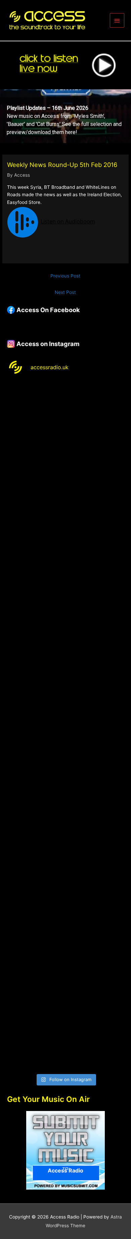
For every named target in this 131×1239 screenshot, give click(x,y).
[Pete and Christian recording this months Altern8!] (65, 554)
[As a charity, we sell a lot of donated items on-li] (65, 967)
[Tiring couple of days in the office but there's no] (65, 1035)
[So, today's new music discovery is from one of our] (65, 622)
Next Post (65, 292)
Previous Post (65, 276)
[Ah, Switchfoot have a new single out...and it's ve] (65, 691)
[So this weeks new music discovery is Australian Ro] (65, 898)
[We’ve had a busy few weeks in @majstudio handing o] (65, 416)
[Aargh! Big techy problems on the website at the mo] (65, 485)
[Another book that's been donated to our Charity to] (65, 760)
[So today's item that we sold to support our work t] (65, 829)
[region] (65, 116)
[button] (65, 116)
